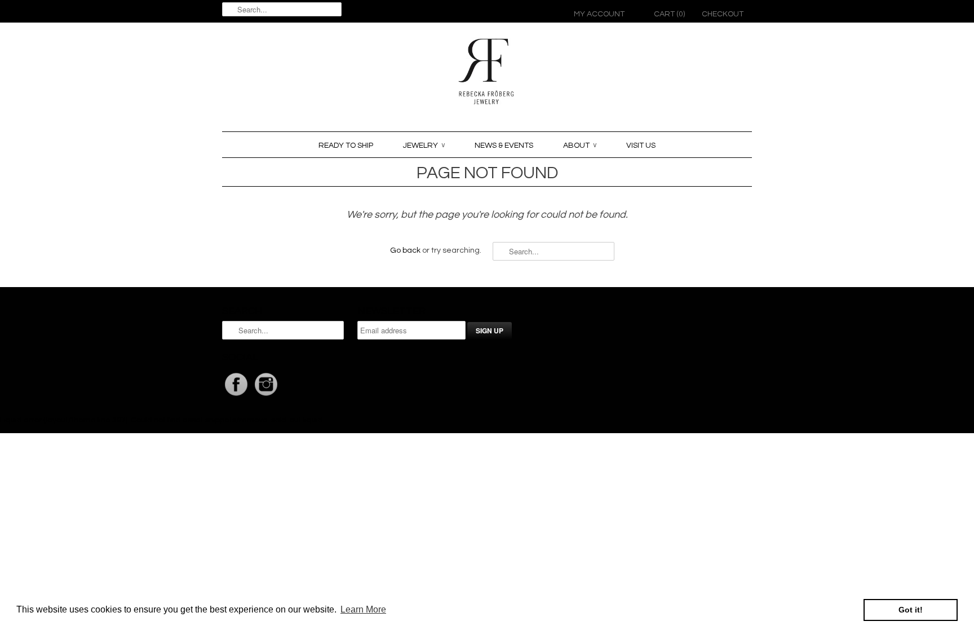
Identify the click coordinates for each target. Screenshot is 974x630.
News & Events (504, 145)
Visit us (641, 145)
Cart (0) (669, 14)
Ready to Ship (345, 145)
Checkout (722, 14)
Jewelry (424, 145)
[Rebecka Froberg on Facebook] (237, 396)
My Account (599, 14)
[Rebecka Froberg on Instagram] (266, 396)
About (579, 145)
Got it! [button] (910, 609)
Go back (405, 250)
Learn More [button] (363, 609)
